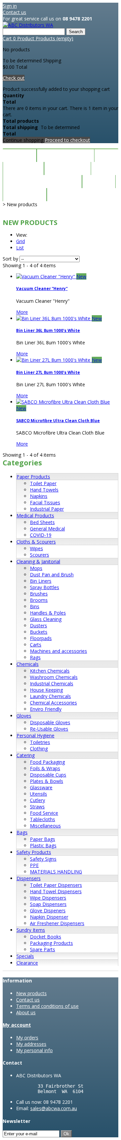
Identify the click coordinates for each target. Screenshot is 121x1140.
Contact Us (72, 194)
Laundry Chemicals (50, 696)
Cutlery (37, 800)
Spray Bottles (44, 587)
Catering (25, 755)
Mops (36, 568)
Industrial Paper (47, 509)
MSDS (99, 181)
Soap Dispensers (48, 904)
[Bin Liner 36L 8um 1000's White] (54, 318)
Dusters (38, 625)
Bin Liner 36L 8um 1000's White (48, 330)
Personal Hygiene (35, 735)
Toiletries (40, 742)
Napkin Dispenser (49, 917)
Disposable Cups (48, 775)
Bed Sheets (42, 522)
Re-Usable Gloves (49, 729)
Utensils (38, 794)
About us (26, 1012)
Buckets (38, 632)
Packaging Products (51, 943)
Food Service (44, 813)
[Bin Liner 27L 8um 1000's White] (54, 360)
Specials (23, 168)
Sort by (10, 258)
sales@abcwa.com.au (53, 1108)
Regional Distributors (42, 181)
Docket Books (45, 936)
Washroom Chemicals (54, 677)
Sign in (10, 6)
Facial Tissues (45, 502)
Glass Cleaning (46, 619)
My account (17, 1025)
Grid (20, 241)
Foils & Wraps (45, 768)
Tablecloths (42, 819)
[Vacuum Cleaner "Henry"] (46, 276)
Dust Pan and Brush (52, 574)
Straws (37, 806)
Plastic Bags (43, 845)
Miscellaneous (45, 825)
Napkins (38, 496)
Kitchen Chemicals (50, 671)
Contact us (14, 12)
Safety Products (33, 852)
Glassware (41, 787)
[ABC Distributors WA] (28, 25)
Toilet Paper (43, 483)
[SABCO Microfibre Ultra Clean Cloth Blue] (63, 402)
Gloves (23, 715)
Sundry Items (30, 930)
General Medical (47, 528)
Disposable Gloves (50, 722)
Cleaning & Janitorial (38, 561)
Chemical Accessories (53, 702)
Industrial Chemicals (51, 683)
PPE (34, 865)
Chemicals (27, 664)
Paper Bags (42, 839)
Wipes (36, 548)
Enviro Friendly (46, 709)
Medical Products (35, 515)
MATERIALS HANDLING (56, 871)
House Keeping (46, 690)
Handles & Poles (48, 613)
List (20, 247)
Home (19, 155)
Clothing (39, 748)
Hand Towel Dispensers (56, 891)
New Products (65, 155)
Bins (34, 606)
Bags (22, 832)
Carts (35, 644)
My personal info (34, 1050)
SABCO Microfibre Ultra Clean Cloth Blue (58, 420)
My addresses (31, 1044)
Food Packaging (47, 762)
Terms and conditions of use (47, 1006)
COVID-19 (40, 535)
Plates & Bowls (46, 781)
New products (31, 993)
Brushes (39, 593)
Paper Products (33, 476)
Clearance (67, 168)
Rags (35, 657)
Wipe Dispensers (48, 898)
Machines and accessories (58, 651)
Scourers (39, 555)
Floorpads (41, 638)
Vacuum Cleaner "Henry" (42, 288)
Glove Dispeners (48, 910)
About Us (25, 194)
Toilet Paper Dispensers (56, 885)
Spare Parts (42, 949)
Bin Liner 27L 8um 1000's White (48, 372)
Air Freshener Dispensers (57, 923)
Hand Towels (44, 490)
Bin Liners (40, 581)
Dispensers (28, 878)
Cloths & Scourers (36, 541)
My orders (27, 1037)
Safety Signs (43, 859)
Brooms (39, 600)
